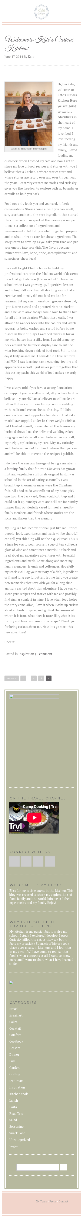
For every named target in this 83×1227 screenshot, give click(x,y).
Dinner (14, 1055)
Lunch (13, 1100)
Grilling (14, 1074)
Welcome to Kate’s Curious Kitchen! (39, 44)
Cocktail (15, 1028)
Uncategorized (19, 1140)
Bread (13, 1009)
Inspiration (26, 654)
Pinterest (38, 861)
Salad (13, 1120)
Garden (14, 1068)
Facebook (14, 861)
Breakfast (16, 1015)
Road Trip (16, 1114)
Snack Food (17, 1133)
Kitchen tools (18, 1094)
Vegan (13, 1146)
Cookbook (16, 1041)
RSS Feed (50, 861)
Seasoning (16, 1127)
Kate (31, 57)
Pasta (13, 1107)
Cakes (13, 1022)
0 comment (44, 654)
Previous (12, 678)
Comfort (15, 1035)
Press (52, 1201)
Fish (12, 1061)
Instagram (26, 861)
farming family (17, 469)
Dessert (14, 1048)
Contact (63, 1201)
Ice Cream (16, 1081)
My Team (41, 1201)
